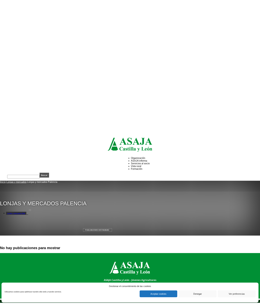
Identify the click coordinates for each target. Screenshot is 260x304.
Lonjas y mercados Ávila (16, 213)
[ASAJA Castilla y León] (130, 144)
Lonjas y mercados (16, 182)
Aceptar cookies (158, 294)
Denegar (197, 294)
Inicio (3, 182)
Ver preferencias (237, 294)
